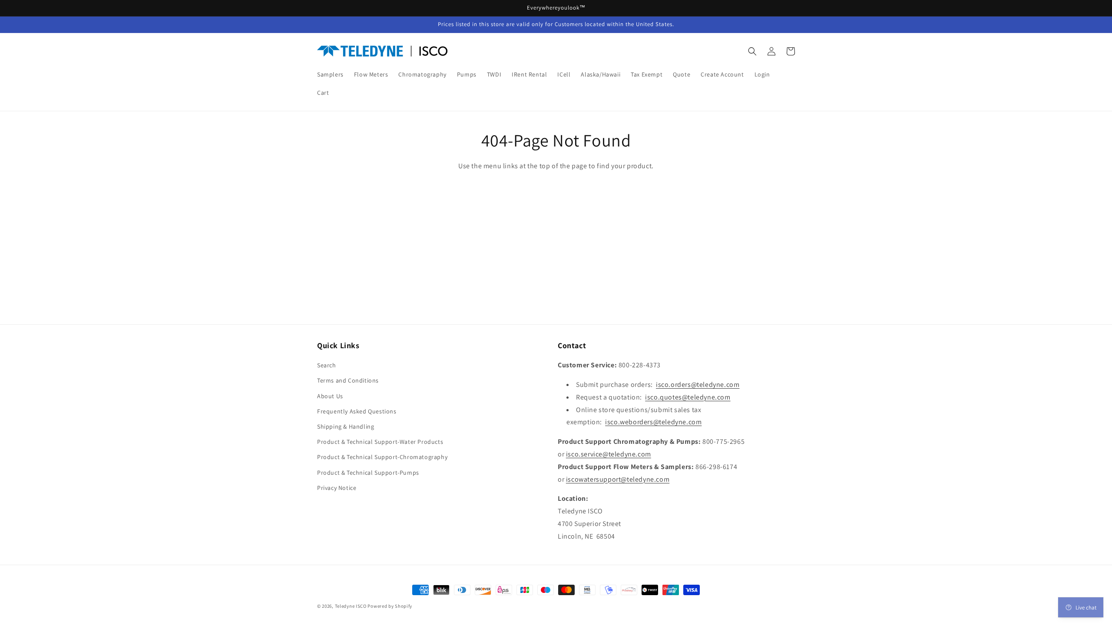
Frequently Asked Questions (357, 411)
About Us (330, 396)
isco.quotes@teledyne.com (687, 397)
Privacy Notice (336, 488)
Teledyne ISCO (351, 606)
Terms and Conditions (348, 380)
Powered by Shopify (389, 606)
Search (326, 365)
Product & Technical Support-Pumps (368, 472)
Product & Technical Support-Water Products (380, 442)
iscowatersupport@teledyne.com (617, 479)
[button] (752, 51)
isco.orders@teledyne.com (697, 384)
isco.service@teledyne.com (608, 454)
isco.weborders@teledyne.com (653, 421)
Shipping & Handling (345, 426)
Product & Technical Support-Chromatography (382, 457)
